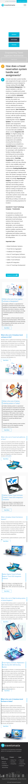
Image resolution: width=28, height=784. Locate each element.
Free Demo (13, 761)
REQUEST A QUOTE (22, 1)
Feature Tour (13, 760)
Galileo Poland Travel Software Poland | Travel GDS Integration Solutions (13, 497)
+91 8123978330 (12, 1)
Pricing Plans (13, 763)
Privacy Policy (22, 763)
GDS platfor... (9, 456)
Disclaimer (21, 765)
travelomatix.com (13, 778)
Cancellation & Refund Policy (5, 766)
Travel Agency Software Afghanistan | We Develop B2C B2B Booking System (13, 665)
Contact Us (4, 763)
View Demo (14, 39)
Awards (14, 34)
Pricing (14, 44)
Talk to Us (14, 59)
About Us (4, 761)
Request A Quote (11, 275)
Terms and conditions (21, 760)
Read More (6, 328)
